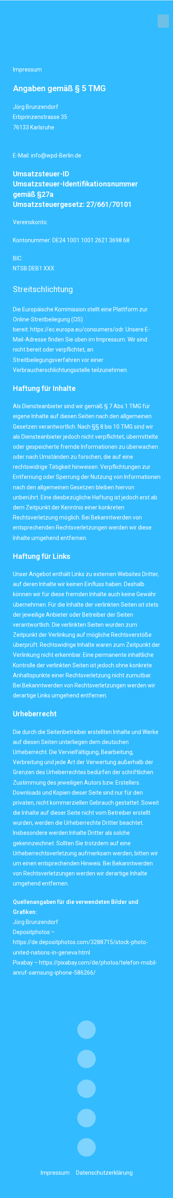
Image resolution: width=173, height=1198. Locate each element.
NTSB (20, 268)
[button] (163, 21)
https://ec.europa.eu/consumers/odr (76, 329)
